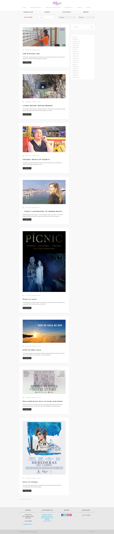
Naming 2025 (75, 47)
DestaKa (39, 49)
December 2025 (76, 41)
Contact (88, 7)
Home (24, 7)
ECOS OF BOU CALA (32, 350)
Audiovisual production (53, 7)
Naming (79, 7)
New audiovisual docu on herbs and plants (43, 401)
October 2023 (76, 58)
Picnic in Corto (30, 299)
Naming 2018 (75, 70)
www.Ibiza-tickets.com (47, 516)
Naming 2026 (75, 39)
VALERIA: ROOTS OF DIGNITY (36, 159)
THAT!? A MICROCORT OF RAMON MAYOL (42, 211)
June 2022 (75, 64)
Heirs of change (30, 482)
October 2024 (76, 54)
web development (35, 7)
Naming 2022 (75, 66)
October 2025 (76, 45)
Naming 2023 (75, 60)
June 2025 (75, 49)
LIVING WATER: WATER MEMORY (38, 105)
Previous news (27, 499)
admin (38, 155)
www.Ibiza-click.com (47, 514)
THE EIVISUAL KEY (31, 54)
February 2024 (76, 56)
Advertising (68, 7)
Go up (91, 531)
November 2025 (76, 43)
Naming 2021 (75, 68)
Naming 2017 (75, 75)
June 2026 (75, 37)
